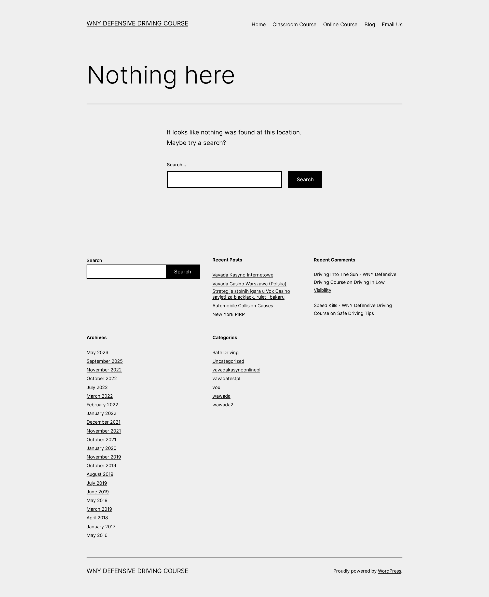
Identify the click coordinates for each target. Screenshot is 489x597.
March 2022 (100, 396)
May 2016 (97, 535)
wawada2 (222, 404)
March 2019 (99, 509)
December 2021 (103, 422)
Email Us (392, 24)
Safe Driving (225, 352)
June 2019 (98, 491)
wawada (221, 396)
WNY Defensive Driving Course (137, 23)
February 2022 (102, 404)
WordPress (389, 571)
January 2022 (101, 413)
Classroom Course (295, 24)
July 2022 (97, 387)
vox (216, 387)
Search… (176, 164)
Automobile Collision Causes (242, 305)
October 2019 (101, 465)
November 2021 (104, 431)
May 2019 (97, 500)
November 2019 (104, 457)
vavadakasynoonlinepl (236, 369)
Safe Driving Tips (355, 313)
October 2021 (101, 439)
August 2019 (100, 474)
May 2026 (97, 352)
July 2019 (97, 483)
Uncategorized (228, 361)
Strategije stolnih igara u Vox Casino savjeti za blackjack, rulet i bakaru (251, 294)
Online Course (340, 24)
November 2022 (104, 369)
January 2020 (101, 448)
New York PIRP (228, 314)
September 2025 (105, 361)
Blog (369, 24)
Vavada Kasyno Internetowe (242, 274)
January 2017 (101, 526)
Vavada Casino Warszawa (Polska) (249, 283)
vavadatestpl (226, 378)
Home (259, 24)
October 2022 (102, 378)
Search (94, 260)
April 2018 (97, 517)
